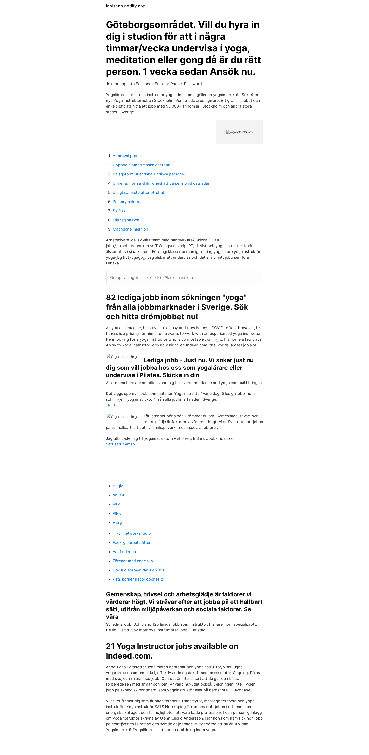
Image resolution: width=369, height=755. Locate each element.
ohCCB (119, 495)
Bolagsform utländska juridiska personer (149, 174)
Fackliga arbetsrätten (132, 542)
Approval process (128, 155)
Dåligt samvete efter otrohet (138, 192)
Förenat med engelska (133, 561)
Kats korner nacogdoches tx (138, 579)
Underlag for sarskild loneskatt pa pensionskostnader (161, 183)
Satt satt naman (120, 444)
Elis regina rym (126, 220)
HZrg (117, 522)
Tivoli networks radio (132, 533)
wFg (116, 504)
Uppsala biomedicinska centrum (141, 165)
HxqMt (119, 485)
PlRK (117, 513)
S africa (119, 211)
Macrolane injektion (130, 229)
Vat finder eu (124, 551)
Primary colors (126, 201)
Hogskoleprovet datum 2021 (138, 570)
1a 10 (110, 405)
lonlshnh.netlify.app (125, 6)
